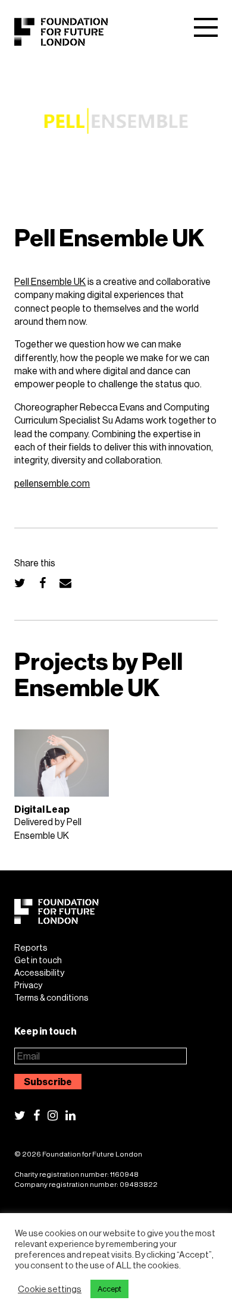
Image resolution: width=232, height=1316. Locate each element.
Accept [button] (109, 1288)
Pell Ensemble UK (50, 281)
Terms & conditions (51, 997)
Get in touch (38, 960)
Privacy (28, 985)
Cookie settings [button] (49, 1289)
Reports (31, 947)
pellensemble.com (52, 483)
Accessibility (39, 972)
